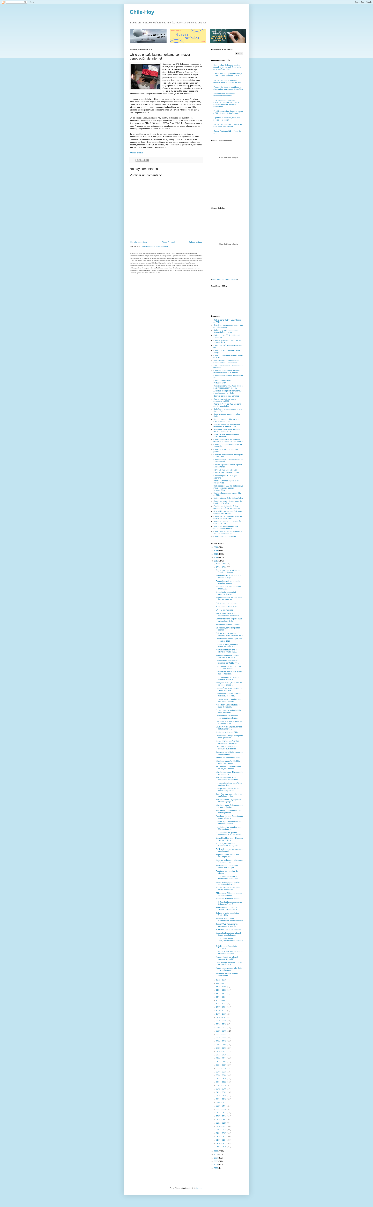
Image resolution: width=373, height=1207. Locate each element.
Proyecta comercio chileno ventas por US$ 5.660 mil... (229, 599)
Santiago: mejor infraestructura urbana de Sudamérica (225, 527)
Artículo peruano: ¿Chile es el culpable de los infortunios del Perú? (227, 81)
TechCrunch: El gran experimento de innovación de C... (229, 903)
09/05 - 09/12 (221, 1028)
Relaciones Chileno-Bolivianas (228, 624)
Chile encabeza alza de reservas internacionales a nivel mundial (226, 372)
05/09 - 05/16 (221, 1085)
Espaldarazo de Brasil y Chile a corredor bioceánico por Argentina (226, 507)
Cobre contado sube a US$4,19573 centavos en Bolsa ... (229, 940)
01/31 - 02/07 (221, 1133)
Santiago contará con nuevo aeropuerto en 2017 (224, 400)
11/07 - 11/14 (221, 997)
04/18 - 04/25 (221, 1096)
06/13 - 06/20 (221, 1068)
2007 (216, 1158)
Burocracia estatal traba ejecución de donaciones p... (229, 753)
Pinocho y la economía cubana (228, 758)
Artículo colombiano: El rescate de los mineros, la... (229, 773)
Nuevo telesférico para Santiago (226, 396)
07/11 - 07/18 (221, 1055)
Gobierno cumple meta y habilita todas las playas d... (228, 711)
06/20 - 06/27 (221, 1065)
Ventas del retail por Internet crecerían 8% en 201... (227, 958)
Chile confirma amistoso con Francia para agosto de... (227, 717)
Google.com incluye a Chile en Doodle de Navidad (228, 571)
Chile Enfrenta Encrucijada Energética (226, 947)
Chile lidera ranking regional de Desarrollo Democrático (226, 331)
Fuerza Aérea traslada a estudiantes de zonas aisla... (228, 614)
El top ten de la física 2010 (226, 607)
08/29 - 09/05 (221, 1031)
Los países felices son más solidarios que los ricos (226, 748)
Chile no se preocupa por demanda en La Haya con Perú (229, 634)
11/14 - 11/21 (221, 994)
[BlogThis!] (139, 160)
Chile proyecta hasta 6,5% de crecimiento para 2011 (227, 790)
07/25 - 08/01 (221, 1048)
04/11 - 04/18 (221, 1099)
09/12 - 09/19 (221, 1024)
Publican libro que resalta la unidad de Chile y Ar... (227, 867)
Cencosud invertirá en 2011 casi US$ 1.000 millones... (228, 667)
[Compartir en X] (142, 160)
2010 (216, 561)
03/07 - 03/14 (221, 1116)
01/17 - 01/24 (221, 1140)
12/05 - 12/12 (221, 983)
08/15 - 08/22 (221, 1038)
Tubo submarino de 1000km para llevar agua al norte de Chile (226, 425)
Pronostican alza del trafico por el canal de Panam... (229, 706)
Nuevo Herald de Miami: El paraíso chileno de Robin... (229, 839)
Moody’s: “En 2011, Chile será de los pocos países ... (229, 684)
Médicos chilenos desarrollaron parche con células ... (228, 889)
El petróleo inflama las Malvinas (228, 930)
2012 (216, 554)
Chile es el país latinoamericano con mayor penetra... (228, 823)
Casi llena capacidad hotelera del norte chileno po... (229, 722)
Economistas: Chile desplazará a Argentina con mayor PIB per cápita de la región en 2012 (227, 67)
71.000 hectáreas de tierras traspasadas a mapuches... (227, 878)
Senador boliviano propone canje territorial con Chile (229, 620)
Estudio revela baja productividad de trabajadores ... (229, 728)
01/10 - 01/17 (221, 1143)
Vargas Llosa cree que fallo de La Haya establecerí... (229, 969)
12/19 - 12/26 (221, 567)
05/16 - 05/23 (221, 1082)
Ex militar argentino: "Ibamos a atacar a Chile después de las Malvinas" (228, 112)
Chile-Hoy (142, 12)
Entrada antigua (195, 242)
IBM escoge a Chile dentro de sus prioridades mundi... (229, 894)
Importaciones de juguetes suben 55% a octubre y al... (229, 828)
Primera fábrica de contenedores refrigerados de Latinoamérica (226, 362)
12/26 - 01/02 (221, 564)
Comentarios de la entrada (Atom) (154, 246)
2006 (216, 1161)
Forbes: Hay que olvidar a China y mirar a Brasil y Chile (226, 420)
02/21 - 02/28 (221, 1123)
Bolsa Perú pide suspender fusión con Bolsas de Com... (229, 795)
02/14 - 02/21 (221, 1126)
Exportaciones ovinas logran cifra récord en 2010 (229, 640)
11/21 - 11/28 (221, 990)
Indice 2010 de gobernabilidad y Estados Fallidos (226, 435)
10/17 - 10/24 (221, 1007)
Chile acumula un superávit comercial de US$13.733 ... (227, 662)
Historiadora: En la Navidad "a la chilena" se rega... (228, 577)
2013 (216, 551)
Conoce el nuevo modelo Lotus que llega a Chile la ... (228, 678)
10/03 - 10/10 (221, 1014)
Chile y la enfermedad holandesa (229, 603)
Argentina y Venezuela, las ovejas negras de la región (226, 119)
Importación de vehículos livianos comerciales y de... (229, 689)
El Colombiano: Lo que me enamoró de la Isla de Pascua (228, 834)
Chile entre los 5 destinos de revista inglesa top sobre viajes (227, 517)
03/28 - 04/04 (221, 1106)
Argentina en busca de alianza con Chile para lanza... (229, 861)
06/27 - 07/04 (221, 1062)
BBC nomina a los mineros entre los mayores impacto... (228, 768)
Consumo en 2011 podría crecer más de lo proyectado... (228, 700)
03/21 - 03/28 (221, 1109)
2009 (216, 1151)
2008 (216, 1154)
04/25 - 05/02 (221, 1092)
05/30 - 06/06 (221, 1075)
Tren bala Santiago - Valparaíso (226, 470)
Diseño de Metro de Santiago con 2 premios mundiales (227, 405)
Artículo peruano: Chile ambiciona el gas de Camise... (229, 806)
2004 (216, 1168)
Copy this (216, 279)
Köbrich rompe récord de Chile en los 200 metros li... (229, 964)
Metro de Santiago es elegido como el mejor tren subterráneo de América (228, 88)
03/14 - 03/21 (221, 1113)
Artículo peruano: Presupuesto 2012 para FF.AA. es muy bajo (227, 125)
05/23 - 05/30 (221, 1079)
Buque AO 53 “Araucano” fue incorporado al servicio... (227, 925)
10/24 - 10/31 (221, 1004)
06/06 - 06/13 (221, 1072)
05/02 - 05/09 (221, 1089)
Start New (225, 279)
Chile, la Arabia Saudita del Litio (226, 473)
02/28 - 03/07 (221, 1119)
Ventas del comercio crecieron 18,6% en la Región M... (228, 656)
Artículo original (136, 153)
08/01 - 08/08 (221, 1045)
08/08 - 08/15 (221, 1041)
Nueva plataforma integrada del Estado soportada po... (228, 934)
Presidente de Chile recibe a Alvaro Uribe (227, 974)
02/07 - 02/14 (221, 1130)
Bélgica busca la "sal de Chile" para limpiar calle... (228, 856)
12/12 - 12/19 (221, 980)
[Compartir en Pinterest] (147, 160)
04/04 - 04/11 (221, 1102)
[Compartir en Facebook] (145, 160)
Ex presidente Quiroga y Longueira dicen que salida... (229, 737)
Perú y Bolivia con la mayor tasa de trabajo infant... (228, 812)
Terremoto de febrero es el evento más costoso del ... (229, 673)
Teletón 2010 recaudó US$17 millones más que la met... (227, 742)
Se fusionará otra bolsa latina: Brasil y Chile (227, 914)
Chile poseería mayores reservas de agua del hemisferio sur (227, 532)
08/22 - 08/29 (221, 1034)
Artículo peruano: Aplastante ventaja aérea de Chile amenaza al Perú (227, 75)
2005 (216, 1165)
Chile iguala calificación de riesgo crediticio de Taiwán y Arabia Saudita (228, 440)
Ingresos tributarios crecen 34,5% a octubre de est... (229, 784)
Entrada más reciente (138, 242)
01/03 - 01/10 (221, 1147)
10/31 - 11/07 (221, 1000)
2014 (216, 547)
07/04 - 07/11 (221, 1058)
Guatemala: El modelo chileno (228, 899)
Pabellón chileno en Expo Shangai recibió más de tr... (229, 817)
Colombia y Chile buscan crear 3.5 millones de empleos (229, 952)
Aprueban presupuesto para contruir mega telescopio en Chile (227, 392)
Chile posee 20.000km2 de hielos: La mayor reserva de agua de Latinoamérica (228, 488)
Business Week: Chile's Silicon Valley (228, 498)
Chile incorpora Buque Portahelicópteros (222, 382)
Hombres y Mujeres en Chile (227, 732)
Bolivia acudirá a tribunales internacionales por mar (224, 95)
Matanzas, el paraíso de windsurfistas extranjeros (226, 845)
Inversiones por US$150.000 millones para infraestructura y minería (228, 387)
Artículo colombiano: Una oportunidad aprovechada (227, 779)
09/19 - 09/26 (221, 1021)
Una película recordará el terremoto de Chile (226, 593)
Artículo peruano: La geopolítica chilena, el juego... (228, 801)
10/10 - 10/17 (221, 1011)
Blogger (199, 1188)
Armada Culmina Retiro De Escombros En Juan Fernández (229, 920)
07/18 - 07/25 (221, 1051)
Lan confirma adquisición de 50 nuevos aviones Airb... (228, 695)
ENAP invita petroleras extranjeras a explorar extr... (229, 850)
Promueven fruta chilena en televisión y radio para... (226, 651)
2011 (216, 557)
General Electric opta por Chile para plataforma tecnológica (227, 512)
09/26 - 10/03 (221, 1017)
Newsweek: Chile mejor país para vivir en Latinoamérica (226, 430)
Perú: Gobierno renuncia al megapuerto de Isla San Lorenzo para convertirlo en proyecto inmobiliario (226, 103)
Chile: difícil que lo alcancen (224, 537)
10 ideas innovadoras (224, 610)
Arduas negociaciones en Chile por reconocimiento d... (228, 883)
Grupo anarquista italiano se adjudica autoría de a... (227, 645)
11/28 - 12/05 (221, 987)
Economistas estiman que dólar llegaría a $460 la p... (228, 582)
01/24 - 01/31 (221, 1137)
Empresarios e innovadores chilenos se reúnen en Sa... (227, 909)
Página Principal (168, 242)
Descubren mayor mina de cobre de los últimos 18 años (227, 502)
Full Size (233, 279)
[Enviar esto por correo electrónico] (136, 160)
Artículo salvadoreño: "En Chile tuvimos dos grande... (228, 762)
